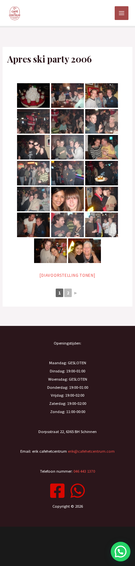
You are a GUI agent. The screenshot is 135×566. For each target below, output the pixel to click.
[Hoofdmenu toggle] (121, 13)
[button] (120, 551)
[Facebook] (57, 490)
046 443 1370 (84, 471)
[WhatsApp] (77, 490)
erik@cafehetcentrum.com (91, 451)
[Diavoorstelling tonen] (67, 275)
